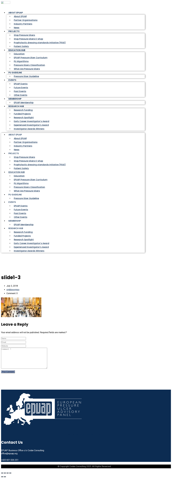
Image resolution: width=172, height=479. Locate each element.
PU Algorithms (21, 61)
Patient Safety (21, 168)
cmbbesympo (12, 289)
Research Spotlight (24, 117)
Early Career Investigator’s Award (31, 121)
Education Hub (16, 50)
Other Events (20, 217)
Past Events (20, 91)
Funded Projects (22, 113)
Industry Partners (23, 23)
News (16, 149)
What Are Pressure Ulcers (27, 68)
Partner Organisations (25, 20)
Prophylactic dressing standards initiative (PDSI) (40, 42)
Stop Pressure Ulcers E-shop (28, 38)
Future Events (21, 87)
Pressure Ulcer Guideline (26, 76)
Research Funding (23, 110)
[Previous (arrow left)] (2, 476)
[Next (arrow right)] (5, 476)
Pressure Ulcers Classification (29, 65)
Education (19, 53)
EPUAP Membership (23, 224)
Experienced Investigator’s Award (31, 125)
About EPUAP (20, 16)
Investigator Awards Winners (29, 128)
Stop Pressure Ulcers (24, 35)
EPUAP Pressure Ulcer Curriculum (30, 57)
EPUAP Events (21, 83)
